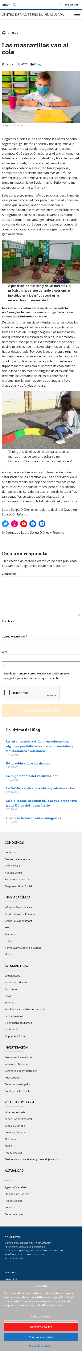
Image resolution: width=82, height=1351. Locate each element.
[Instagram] (14, 523)
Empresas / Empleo (16, 1036)
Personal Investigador (17, 1084)
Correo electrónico (14, 636)
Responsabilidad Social (18, 886)
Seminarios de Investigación (21, 1070)
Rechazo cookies (41, 1327)
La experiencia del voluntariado (32, 776)
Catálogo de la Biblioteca (19, 1091)
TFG (7, 927)
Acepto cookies (41, 1316)
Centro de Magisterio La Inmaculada (33, 15)
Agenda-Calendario (16, 1187)
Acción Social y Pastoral (18, 1119)
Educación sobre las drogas (28, 763)
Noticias (9, 1180)
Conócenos (11, 852)
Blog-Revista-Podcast (17, 1194)
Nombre (8, 621)
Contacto (10, 1207)
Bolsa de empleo (14, 1214)
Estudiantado (12, 975)
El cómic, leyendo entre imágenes (33, 818)
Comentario (10, 574)
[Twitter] (5, 523)
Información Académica (18, 907)
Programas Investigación (19, 1057)
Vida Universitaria (15, 1112)
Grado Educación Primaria (20, 914)
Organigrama (12, 866)
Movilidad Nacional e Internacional (25, 1009)
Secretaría (11, 989)
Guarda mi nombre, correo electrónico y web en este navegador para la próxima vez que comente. (36, 676)
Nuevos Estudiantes (16, 982)
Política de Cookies (39, 1345)
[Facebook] (32, 523)
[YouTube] (23, 523)
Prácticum (10, 934)
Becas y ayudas (14, 1016)
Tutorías (9, 1002)
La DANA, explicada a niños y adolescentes (40, 788)
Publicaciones (13, 1077)
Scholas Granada (15, 1125)
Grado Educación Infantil (19, 921)
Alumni (9, 1145)
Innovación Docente (16, 1064)
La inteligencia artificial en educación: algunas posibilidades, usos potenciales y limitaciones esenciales (39, 746)
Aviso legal (11, 1272)
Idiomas (9, 954)
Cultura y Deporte (15, 1132)
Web (4, 652)
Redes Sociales (14, 1152)
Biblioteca (10, 1139)
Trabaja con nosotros (17, 879)
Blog (14, 32)
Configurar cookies (41, 1337)
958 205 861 (71, 4)
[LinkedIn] (42, 523)
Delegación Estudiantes (18, 1022)
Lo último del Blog (23, 729)
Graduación (11, 1029)
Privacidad (11, 1279)
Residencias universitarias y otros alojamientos (32, 1159)
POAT (8, 996)
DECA (8, 941)
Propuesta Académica (17, 859)
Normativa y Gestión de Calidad (23, 947)
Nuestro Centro (14, 872)
